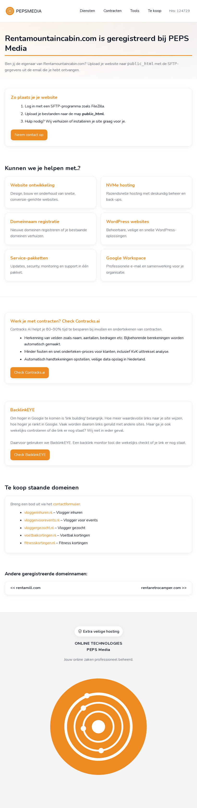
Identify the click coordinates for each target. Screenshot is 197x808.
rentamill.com (28, 587)
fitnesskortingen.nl (39, 543)
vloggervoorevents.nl (42, 520)
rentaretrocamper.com (161, 587)
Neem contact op (29, 134)
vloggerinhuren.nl (38, 512)
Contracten (113, 10)
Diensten (87, 10)
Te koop (154, 10)
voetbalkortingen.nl (40, 535)
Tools (134, 10)
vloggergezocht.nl (39, 528)
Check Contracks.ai (29, 372)
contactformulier (66, 504)
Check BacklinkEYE (30, 454)
